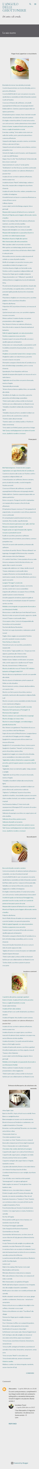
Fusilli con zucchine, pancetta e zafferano (15, 535)
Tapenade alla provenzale (10, 386)
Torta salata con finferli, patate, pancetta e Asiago (18, 427)
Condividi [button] (30, 1373)
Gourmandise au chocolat (10, 1231)
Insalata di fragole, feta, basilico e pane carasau (17, 1017)
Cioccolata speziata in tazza (11, 1137)
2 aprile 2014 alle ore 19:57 (26, 1407)
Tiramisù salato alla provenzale (12, 419)
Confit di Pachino (8, 100)
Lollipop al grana (7, 203)
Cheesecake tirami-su (9, 1134)
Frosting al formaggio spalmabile (12, 1225)
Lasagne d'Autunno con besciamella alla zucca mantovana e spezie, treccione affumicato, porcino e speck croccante (19, 577)
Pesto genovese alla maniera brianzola (14, 657)
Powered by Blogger (20, 1463)
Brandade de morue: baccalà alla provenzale (16, 85)
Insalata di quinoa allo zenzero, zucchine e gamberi (18, 1047)
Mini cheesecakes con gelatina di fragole (15, 1282)
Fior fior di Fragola (8, 1217)
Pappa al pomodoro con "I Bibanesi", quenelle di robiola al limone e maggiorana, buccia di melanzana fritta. (18, 280)
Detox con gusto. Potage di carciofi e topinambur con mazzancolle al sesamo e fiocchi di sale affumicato (18, 503)
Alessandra (13, 1388)
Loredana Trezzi (20, 1405)
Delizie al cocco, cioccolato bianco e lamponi (16, 1190)
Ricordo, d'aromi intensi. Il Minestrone (14, 665)
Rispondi (13, 1424)
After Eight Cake (7, 1110)
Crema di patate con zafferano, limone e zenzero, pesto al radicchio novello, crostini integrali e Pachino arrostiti (18, 482)
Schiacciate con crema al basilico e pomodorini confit (19, 345)
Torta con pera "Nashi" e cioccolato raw (15, 1355)
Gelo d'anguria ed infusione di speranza (15, 1228)
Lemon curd (6, 1264)
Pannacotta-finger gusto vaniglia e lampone (16, 274)
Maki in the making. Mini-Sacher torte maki (16, 227)
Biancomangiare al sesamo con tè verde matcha (17, 1119)
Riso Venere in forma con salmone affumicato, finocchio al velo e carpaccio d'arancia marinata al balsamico (18, 327)
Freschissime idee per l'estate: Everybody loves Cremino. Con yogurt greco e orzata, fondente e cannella (17, 1211)
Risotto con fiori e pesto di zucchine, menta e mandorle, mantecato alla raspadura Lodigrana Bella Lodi (18, 695)
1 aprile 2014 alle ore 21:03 (27, 1388)
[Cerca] (30, 4)
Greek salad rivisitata (9, 1006)
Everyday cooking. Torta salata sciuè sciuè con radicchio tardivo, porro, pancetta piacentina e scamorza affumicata (17, 135)
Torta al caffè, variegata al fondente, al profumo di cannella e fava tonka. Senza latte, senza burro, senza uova (19, 1349)
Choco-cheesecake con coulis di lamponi (15, 1146)
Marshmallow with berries (10, 1270)
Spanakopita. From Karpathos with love (15, 371)
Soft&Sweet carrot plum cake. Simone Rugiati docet (19, 1332)
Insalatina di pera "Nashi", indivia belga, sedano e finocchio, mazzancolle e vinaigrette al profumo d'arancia (17, 185)
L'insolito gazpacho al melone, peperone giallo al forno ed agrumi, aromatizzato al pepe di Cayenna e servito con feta (18, 600)
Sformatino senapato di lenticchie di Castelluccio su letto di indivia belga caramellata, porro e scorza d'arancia (19, 365)
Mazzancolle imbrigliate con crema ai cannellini (17, 230)
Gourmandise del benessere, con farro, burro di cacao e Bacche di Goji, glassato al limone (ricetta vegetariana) (18, 1237)
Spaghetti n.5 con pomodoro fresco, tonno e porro (18, 745)
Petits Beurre (6, 1320)
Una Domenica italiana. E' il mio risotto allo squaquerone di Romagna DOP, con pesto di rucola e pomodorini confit (19, 807)
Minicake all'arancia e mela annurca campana (16, 1273)
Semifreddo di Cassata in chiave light (14, 1329)
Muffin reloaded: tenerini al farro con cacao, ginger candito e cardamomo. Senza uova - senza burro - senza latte (18, 1299)
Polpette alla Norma (8, 303)
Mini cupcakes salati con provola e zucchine (16, 244)
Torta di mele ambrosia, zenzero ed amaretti (16, 1358)
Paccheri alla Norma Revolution (12, 627)
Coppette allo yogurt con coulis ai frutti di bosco (18, 1152)
